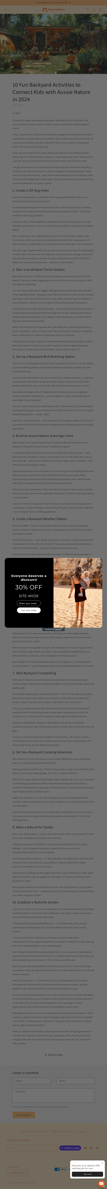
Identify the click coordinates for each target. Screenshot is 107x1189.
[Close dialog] (98, 561)
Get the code (28, 610)
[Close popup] (102, 1163)
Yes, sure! (87, 1174)
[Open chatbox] (101, 1183)
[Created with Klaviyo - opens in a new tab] (53, 629)
